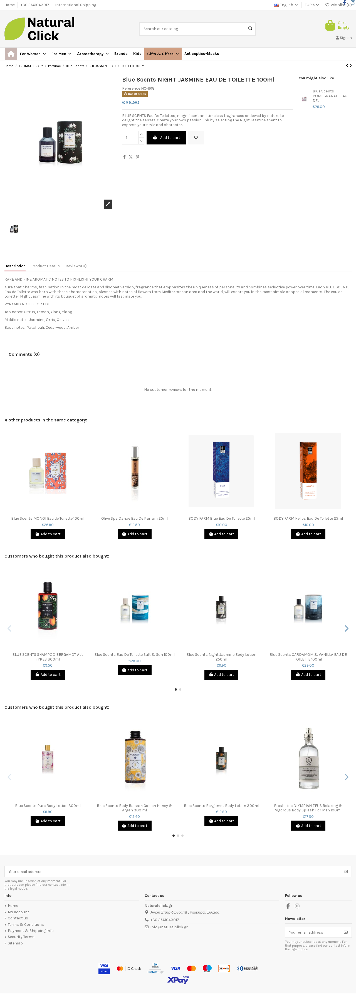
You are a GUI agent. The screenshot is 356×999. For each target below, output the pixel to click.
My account (18, 912)
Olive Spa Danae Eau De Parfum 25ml (134, 518)
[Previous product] (347, 65)
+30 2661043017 (35, 5)
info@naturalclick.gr (169, 927)
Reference (131, 88)
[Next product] (350, 65)
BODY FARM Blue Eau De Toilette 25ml (221, 518)
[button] (163, 54)
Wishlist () (341, 5)
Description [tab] (15, 266)
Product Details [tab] (45, 266)
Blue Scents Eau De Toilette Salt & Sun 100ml (134, 654)
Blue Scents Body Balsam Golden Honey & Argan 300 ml (134, 808)
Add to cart (170, 137)
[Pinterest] (137, 157)
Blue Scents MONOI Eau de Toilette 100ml (47, 518)
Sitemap (15, 943)
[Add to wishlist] (196, 137)
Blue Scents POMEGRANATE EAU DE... (330, 96)
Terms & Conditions (26, 924)
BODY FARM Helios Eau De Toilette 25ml (308, 518)
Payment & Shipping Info (31, 931)
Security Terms (21, 937)
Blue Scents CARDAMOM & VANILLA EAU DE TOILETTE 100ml (308, 657)
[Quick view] (52, 512)
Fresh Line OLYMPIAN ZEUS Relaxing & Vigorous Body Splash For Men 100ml (308, 808)
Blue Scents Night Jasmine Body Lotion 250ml (221, 657)
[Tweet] (131, 157)
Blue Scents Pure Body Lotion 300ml (48, 806)
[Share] (124, 157)
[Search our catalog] (250, 29)
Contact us (18, 918)
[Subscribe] (346, 871)
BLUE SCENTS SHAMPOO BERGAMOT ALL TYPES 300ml (47, 657)
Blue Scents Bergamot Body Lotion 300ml (221, 806)
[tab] (76, 267)
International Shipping (75, 5)
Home (10, 5)
